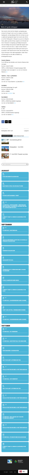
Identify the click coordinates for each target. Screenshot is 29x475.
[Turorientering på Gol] (5, 141)
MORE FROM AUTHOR (18, 136)
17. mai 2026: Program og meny (19, 154)
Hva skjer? (6, 472)
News (6, 5)
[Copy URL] (9, 121)
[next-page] (5, 161)
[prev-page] (2, 161)
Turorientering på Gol (15, 140)
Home (2, 5)
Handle (11, 472)
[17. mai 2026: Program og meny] (5, 155)
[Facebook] (2, 121)
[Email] (6, 121)
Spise (15, 472)
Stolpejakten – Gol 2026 (16, 147)
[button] (3, 2)
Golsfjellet (10, 93)
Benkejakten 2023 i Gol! (7, 130)
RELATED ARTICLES (7, 136)
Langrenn (26, 130)
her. (7, 71)
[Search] (27, 2)
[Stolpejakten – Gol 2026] (5, 148)
